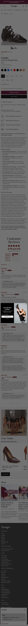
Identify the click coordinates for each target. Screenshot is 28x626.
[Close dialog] (26, 303)
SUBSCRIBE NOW (7, 316)
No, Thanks (7, 318)
